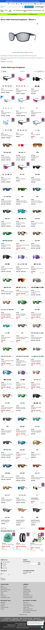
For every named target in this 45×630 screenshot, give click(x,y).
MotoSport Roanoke (27, 597)
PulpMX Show (26, 607)
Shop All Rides (40, 620)
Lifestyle (2, 605)
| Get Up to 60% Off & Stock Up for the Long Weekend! (22, 1)
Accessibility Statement (15, 620)
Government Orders (28, 596)
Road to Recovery (27, 604)
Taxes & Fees (5, 620)
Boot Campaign (26, 612)
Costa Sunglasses (9, 61)
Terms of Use (8, 618)
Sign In (2, 586)
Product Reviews (4, 607)
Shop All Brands (31, 620)
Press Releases (26, 589)
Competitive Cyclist (21, 625)
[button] (37, 4)
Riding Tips (3, 602)
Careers (25, 588)
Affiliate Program (27, 591)
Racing (2, 609)
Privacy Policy (15, 618)
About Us (25, 586)
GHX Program (26, 594)
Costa (2, 17)
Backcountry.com (11, 625)
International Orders (5, 597)
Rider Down (25, 602)
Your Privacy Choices (27, 618)
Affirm (2, 592)
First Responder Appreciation (30, 610)
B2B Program (26, 592)
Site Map (24, 620)
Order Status (4, 588)
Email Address (26, 561)
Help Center (3, 596)
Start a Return (4, 591)
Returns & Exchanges (5, 589)
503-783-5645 (18, 58)
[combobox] (40, 71)
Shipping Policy (37, 618)
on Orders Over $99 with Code (22, 14)
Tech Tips (3, 604)
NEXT (41, 528)
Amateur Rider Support (28, 605)
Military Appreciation (28, 609)
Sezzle (2, 594)
